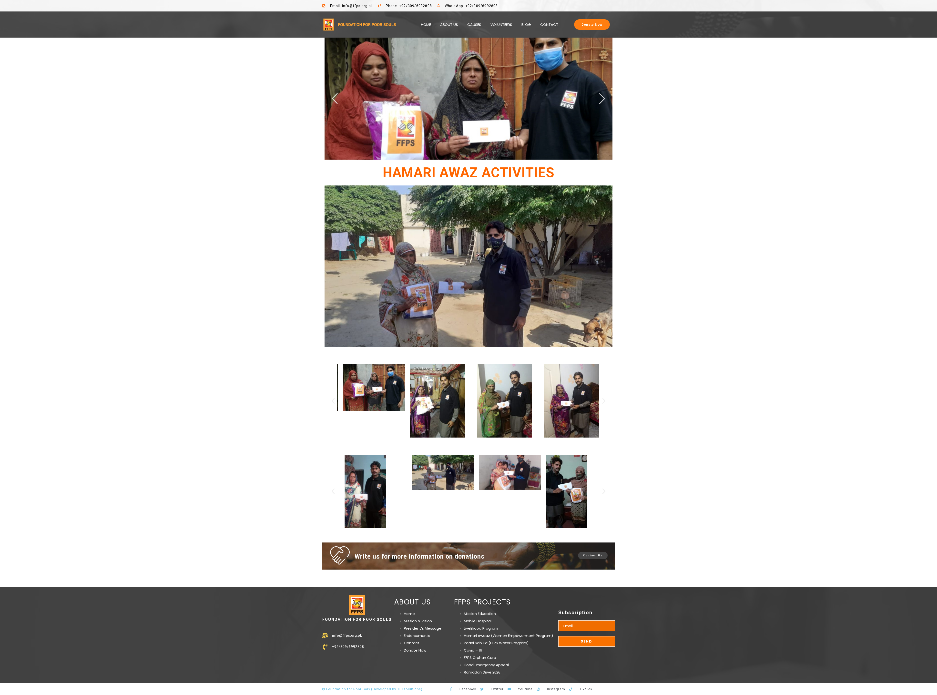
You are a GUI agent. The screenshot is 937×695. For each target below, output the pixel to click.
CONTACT (549, 24)
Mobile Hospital (477, 620)
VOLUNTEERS (501, 24)
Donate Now (415, 650)
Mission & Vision (418, 620)
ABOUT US (449, 24)
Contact (411, 642)
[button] (333, 401)
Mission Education (480, 613)
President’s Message (422, 628)
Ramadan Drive (477, 672)
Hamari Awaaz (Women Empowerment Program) (508, 635)
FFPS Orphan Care (480, 657)
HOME (426, 24)
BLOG (526, 24)
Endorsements (417, 635)
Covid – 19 (473, 650)
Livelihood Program (481, 628)
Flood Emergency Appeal (486, 664)
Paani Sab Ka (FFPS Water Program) (496, 642)
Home (409, 613)
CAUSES (474, 24)
